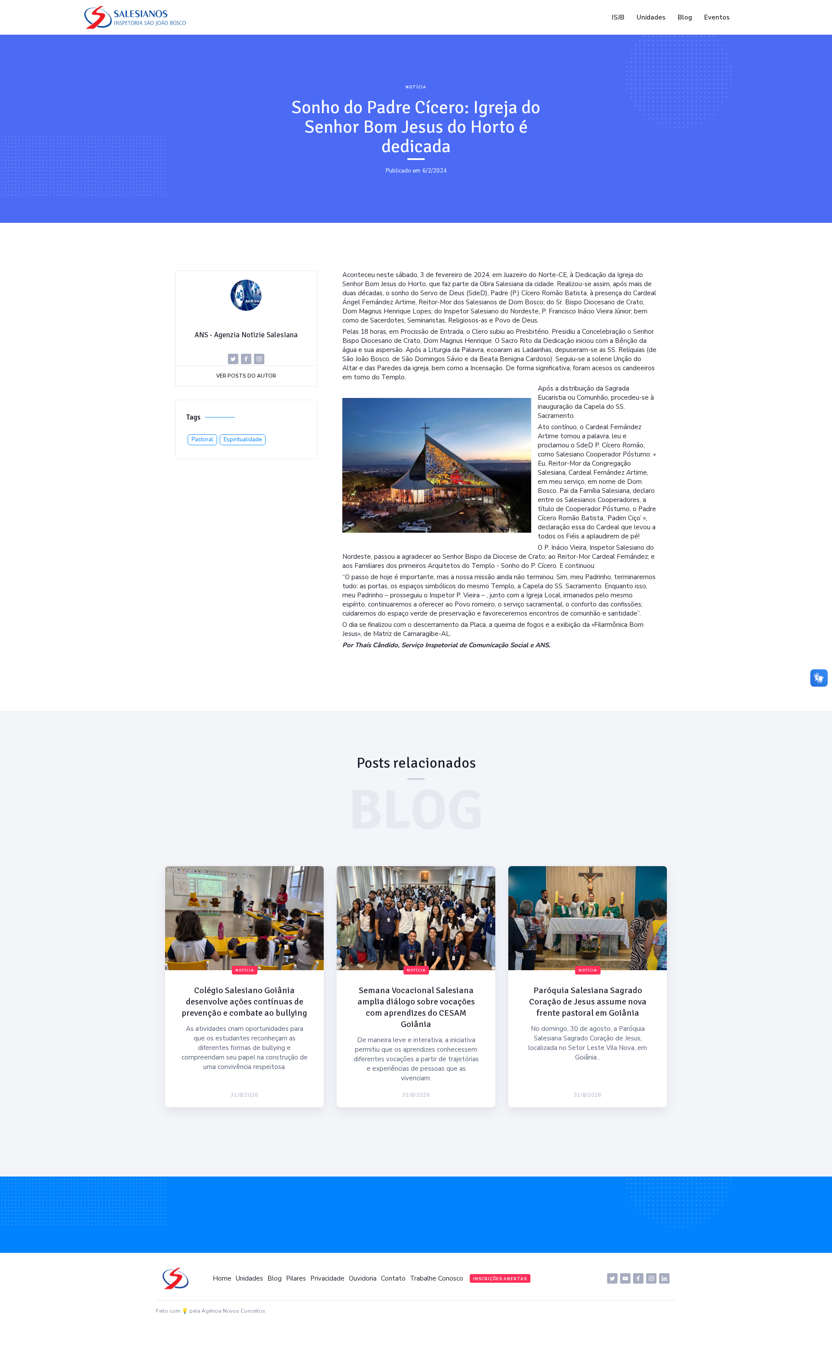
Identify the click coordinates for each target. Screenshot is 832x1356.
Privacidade (327, 1278)
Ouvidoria (363, 1278)
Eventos (717, 17)
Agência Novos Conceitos (233, 1310)
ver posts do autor (246, 375)
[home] (137, 17)
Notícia (416, 87)
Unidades (651, 17)
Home (222, 1278)
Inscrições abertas (500, 1278)
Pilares (296, 1278)
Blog (685, 17)
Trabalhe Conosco (436, 1278)
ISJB (618, 17)
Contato (393, 1278)
